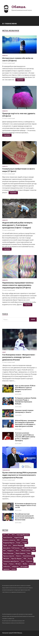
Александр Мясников (23, 534)
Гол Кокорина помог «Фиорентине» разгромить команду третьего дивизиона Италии (18, 357)
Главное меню (11, 23)
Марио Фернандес (8, 553)
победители (15, 566)
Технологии (6, 470)
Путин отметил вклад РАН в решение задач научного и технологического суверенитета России (19, 475)
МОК (33, 550)
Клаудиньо (10, 550)
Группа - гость (7, 545)
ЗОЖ (23, 548)
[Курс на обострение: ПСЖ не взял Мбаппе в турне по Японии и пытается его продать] (8, 392)
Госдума (24, 542)
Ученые (11, 564)
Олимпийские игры (28, 556)
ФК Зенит (18, 564)
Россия (30, 558)
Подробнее (20, 79)
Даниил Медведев (18, 545)
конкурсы (32, 564)
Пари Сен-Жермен (16, 558)
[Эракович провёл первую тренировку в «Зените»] (8, 417)
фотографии (24, 566)
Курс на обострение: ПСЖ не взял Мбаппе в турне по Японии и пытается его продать (25, 388)
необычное (6, 566)
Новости (5, 55)
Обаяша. (19, 7)
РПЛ (25, 558)
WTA (13, 534)
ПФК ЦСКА (6, 558)
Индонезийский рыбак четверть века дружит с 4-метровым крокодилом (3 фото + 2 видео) (17, 225)
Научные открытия (8, 556)
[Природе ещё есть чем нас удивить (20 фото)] (19, 98)
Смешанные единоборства (11, 561)
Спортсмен (29, 561)
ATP (4, 534)
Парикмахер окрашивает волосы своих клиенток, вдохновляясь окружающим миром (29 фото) (17, 285)
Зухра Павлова (30, 548)
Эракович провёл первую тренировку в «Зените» (24, 411)
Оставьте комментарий (8, 63)
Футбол (25, 564)
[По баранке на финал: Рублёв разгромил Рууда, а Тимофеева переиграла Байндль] (8, 404)
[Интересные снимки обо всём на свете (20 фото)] (19, 45)
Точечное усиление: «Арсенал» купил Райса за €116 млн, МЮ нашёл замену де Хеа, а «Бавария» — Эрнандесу (25, 436)
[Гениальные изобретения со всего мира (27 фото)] (19, 153)
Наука (29, 553)
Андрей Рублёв (18, 537)
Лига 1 (17, 550)
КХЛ (4, 550)
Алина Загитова (7, 537)
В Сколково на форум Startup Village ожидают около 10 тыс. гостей (25, 505)
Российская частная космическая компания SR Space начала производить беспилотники (24, 516)
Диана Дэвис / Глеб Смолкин (11, 548)
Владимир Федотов (9, 542)
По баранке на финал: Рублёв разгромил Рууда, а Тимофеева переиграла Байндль (25, 400)
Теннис (5, 564)
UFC (8, 534)
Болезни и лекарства (9, 540)
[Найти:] (19, 319)
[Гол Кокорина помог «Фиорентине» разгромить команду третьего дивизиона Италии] (19, 350)
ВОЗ (18, 540)
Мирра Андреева (20, 553)
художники (6, 569)
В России (24, 540)
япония (13, 569)
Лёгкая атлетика (25, 550)
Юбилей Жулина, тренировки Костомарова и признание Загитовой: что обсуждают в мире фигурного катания (25, 423)
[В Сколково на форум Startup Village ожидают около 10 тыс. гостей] (8, 510)
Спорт (4, 352)
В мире (18, 542)
